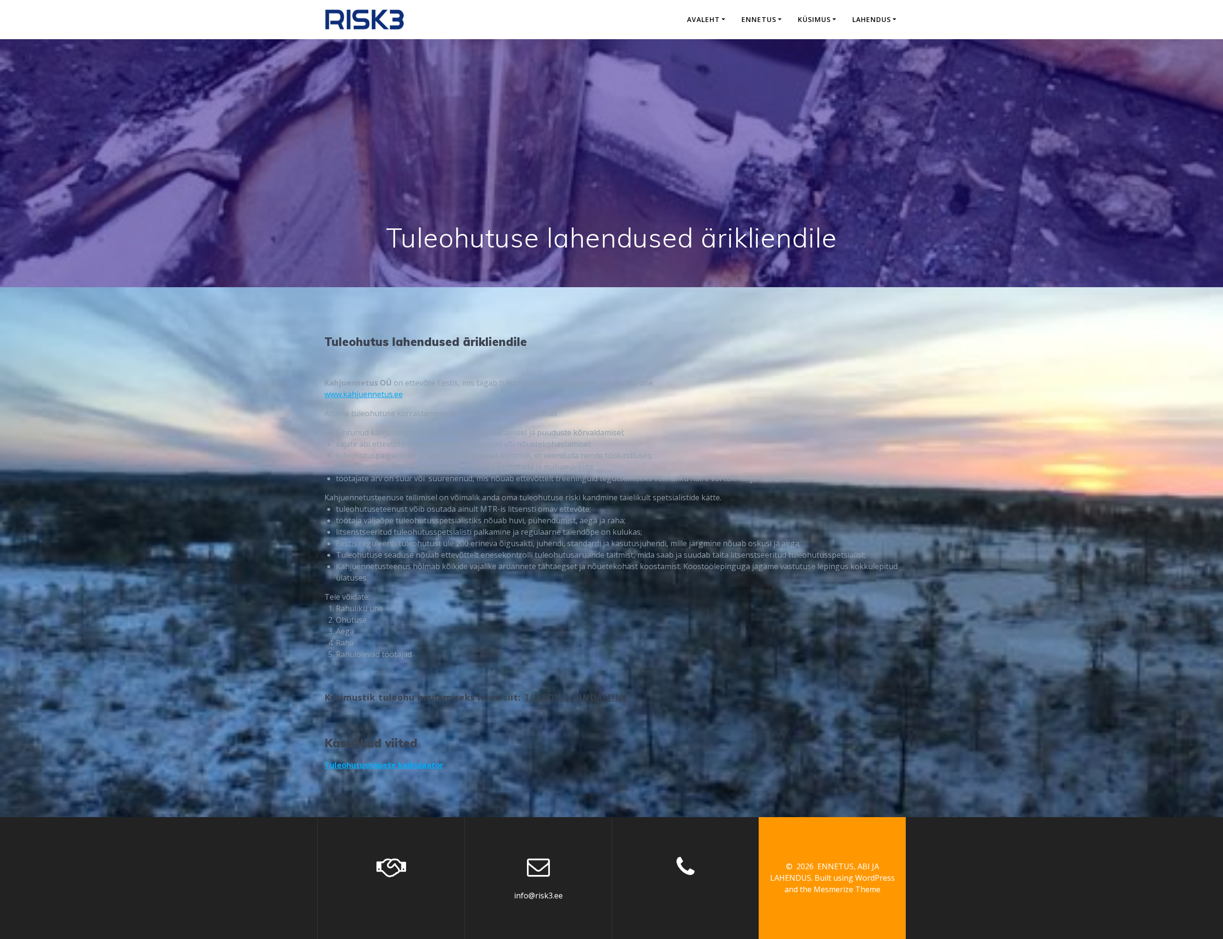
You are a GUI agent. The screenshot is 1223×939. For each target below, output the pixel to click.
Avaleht (703, 19)
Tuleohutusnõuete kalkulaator (383, 765)
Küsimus (814, 19)
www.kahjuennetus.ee (363, 394)
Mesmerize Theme (847, 889)
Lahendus (871, 19)
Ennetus (758, 19)
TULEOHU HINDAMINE (576, 697)
